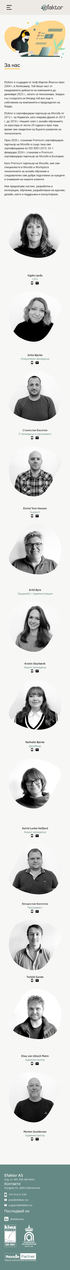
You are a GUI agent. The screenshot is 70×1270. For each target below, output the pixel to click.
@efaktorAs (17, 1219)
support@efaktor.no (20, 1205)
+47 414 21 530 (18, 1194)
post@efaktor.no (18, 1200)
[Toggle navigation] (9, 7)
